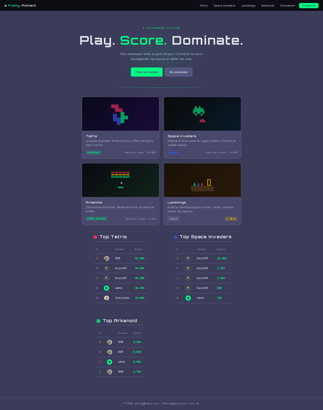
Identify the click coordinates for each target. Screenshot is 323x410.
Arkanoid (268, 5)
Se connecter (179, 72)
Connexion (287, 5)
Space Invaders (225, 5)
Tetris (203, 5)
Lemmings (249, 5)
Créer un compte (146, 72)
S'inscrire (309, 5)
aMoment (20, 5)
